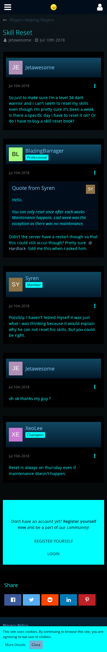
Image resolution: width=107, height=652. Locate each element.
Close (36, 644)
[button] (8, 7)
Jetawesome (20, 40)
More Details (15, 644)
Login (53, 553)
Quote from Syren (33, 187)
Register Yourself (53, 541)
